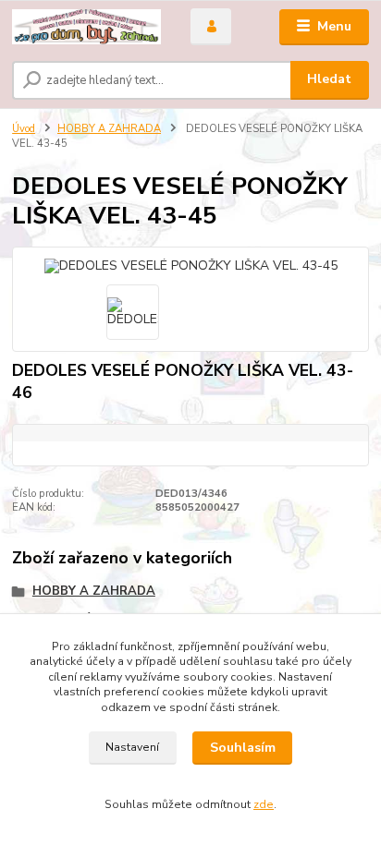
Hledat (329, 79)
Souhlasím (243, 747)
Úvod (23, 129)
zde (263, 804)
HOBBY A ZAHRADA (109, 129)
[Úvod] (86, 27)
